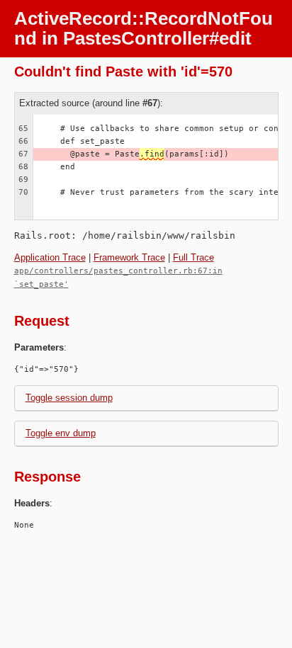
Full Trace (193, 257)
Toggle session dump (69, 397)
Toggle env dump (61, 433)
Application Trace (50, 257)
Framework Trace (129, 257)
